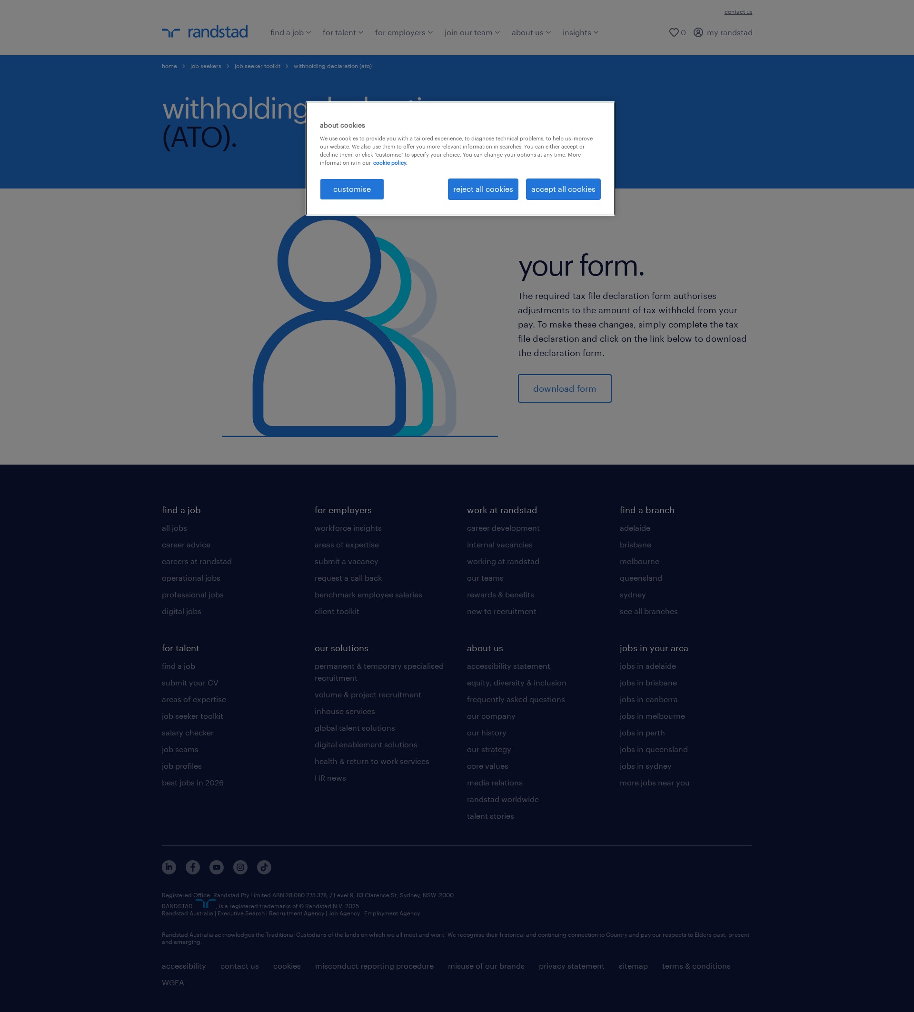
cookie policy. (390, 162)
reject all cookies (483, 188)
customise (352, 188)
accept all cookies (563, 188)
